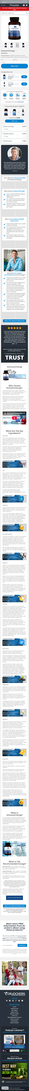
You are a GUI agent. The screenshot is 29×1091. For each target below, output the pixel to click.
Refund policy (14, 1021)
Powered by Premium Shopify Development (14, 1089)
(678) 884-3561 (15, 2)
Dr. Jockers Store (16, 1088)
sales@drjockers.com (23, 2)
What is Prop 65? (14, 1022)
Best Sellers (15, 1010)
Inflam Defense (11, 75)
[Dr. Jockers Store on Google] (16, 1000)
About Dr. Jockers (14, 1013)
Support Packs (14, 1012)
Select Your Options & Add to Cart (14, 321)
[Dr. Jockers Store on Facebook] (10, 1000)
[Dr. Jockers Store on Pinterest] (13, 1000)
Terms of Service (14, 1019)
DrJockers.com (14, 1008)
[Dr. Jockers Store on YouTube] (22, 1000)
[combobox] (14, 13)
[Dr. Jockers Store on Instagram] (19, 1000)
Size (2, 59)
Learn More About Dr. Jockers (7, 1)
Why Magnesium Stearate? (14, 1017)
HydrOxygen (11, 82)
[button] (4, 53)
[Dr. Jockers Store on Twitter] (6, 1000)
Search (14, 1006)
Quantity (15, 59)
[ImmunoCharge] (14, 28)
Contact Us (14, 1015)
